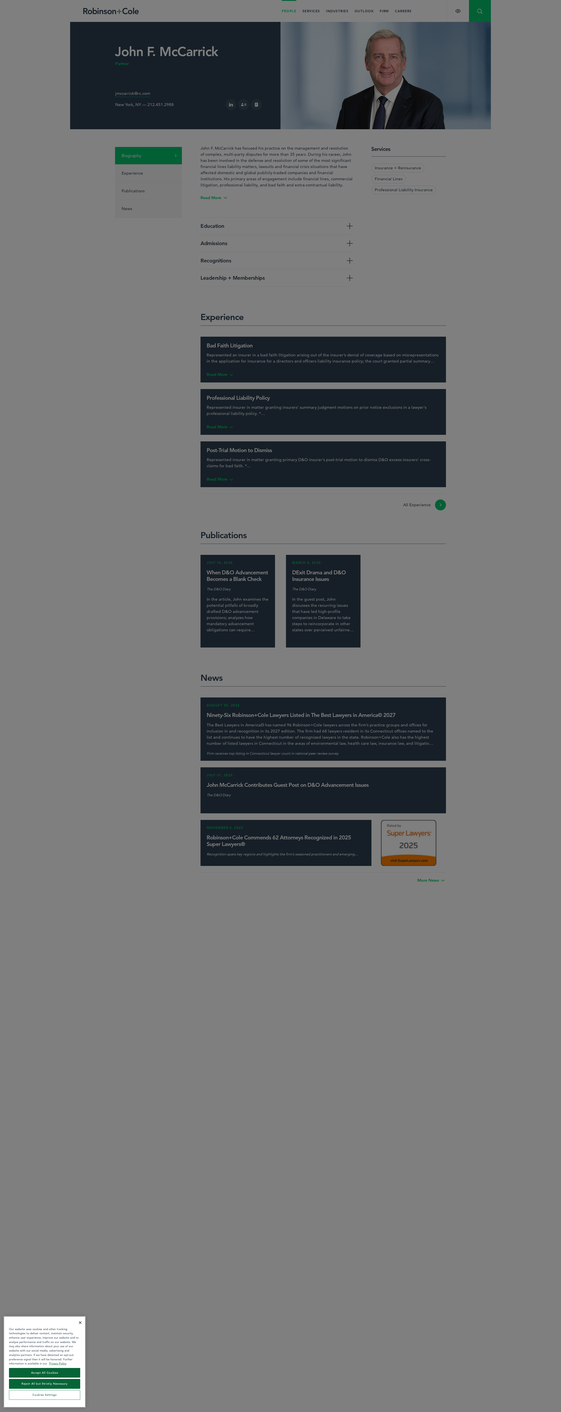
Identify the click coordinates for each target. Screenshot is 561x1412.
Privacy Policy (57, 1363)
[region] (45, 1362)
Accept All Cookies (44, 1373)
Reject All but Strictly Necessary (44, 1383)
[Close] (80, 1322)
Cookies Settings (44, 1395)
